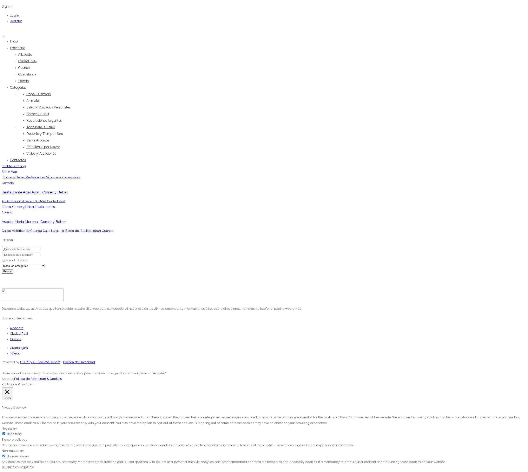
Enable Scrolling (14, 166)
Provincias (17, 48)
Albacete (25, 54)
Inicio (14, 41)
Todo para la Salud (40, 127)
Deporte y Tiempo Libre (44, 134)
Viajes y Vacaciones (41, 153)
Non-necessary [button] (13, 451)
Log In (14, 15)
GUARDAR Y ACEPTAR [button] (18, 467)
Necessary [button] (9, 428)
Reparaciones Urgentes (44, 120)
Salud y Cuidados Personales (48, 107)
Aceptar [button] (7, 379)
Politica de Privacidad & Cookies (38, 379)
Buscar (7, 271)
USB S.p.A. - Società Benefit (40, 362)
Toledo (23, 81)
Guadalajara (27, 74)
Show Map (9, 172)
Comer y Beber (37, 114)
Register (16, 21)
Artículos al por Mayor (43, 147)
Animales (33, 101)
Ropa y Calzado (38, 94)
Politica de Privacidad (79, 362)
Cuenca (24, 68)
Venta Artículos (38, 140)
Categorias (18, 87)
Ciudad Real (27, 61)
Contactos (18, 160)
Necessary (14, 434)
